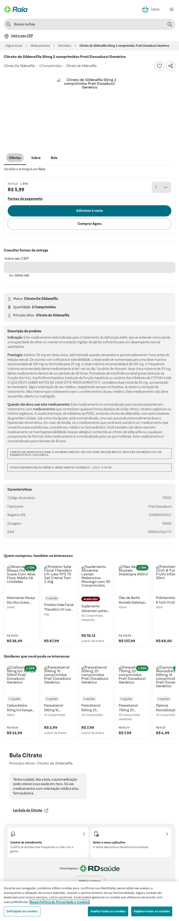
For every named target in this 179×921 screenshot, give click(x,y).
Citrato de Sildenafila (52, 315)
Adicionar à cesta (89, 211)
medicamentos (44, 409)
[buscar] (169, 24)
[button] (89, 110)
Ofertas (15, 158)
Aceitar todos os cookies (108, 911)
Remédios (64, 45)
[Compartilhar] (170, 66)
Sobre (36, 158)
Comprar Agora (90, 224)
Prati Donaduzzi (160, 506)
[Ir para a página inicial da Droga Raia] (16, 9)
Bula (54, 158)
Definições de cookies (22, 911)
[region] (89, 901)
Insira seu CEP (17, 258)
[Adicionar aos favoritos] (159, 66)
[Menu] (171, 9)
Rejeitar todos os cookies (152, 911)
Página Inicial (14, 45)
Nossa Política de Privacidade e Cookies (59, 902)
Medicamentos (40, 45)
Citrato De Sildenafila (41, 299)
